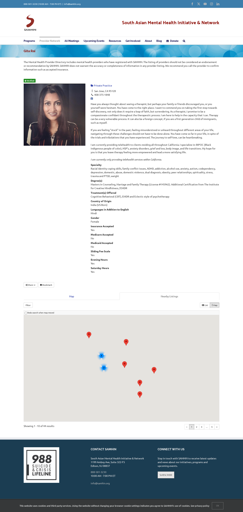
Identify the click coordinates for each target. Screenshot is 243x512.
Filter (28, 305)
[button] (184, 40)
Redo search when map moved (40, 312)
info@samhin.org (72, 3)
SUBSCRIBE (166, 474)
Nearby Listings (169, 296)
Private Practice (102, 85)
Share (30, 284)
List (206, 305)
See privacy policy (200, 505)
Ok (217, 505)
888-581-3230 (31, 3)
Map (71, 296)
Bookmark (47, 284)
